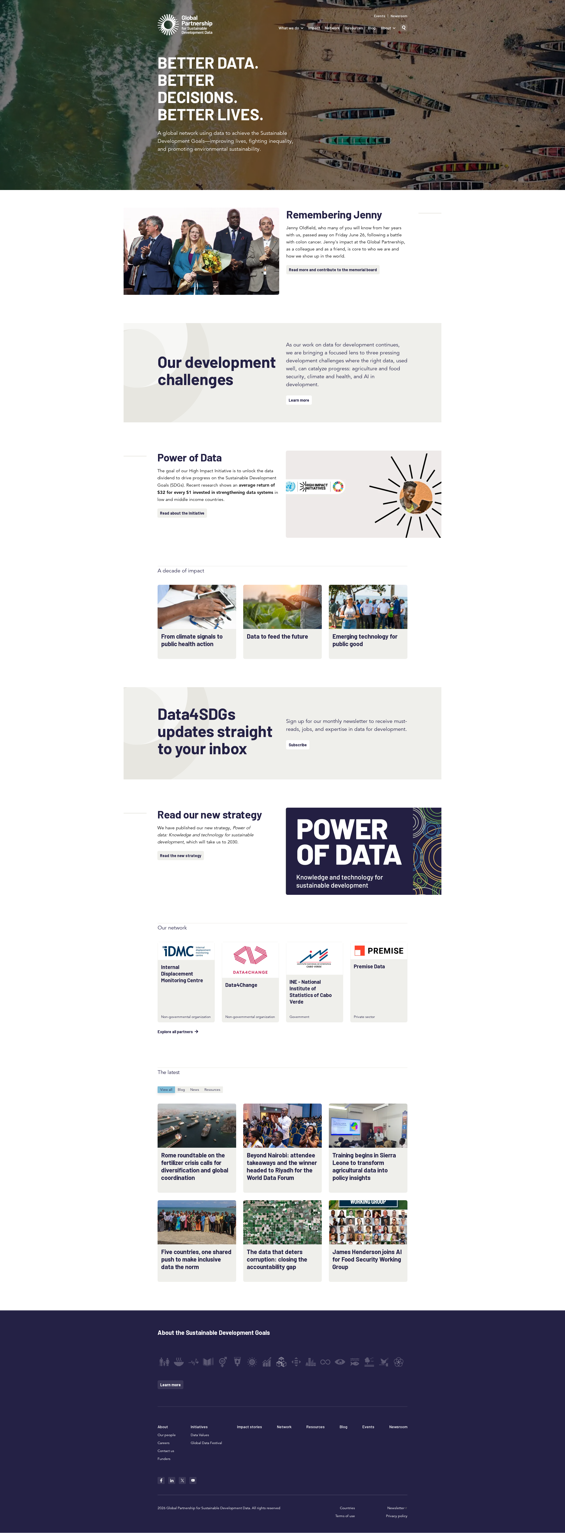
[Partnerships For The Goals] (398, 1362)
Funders (164, 1459)
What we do (289, 27)
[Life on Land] (369, 1362)
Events (379, 16)
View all (166, 1089)
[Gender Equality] (223, 1362)
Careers (164, 1443)
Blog (372, 27)
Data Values (200, 1435)
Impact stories (249, 1426)
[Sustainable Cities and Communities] (310, 1362)
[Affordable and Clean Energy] (252, 1362)
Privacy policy (396, 1516)
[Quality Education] (208, 1362)
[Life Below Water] (354, 1362)
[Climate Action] (340, 1362)
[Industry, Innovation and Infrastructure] (281, 1362)
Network (332, 27)
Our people (167, 1435)
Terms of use (345, 1516)
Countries (347, 1508)
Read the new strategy (180, 855)
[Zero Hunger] (178, 1362)
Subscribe (298, 744)
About (386, 27)
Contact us (166, 1451)
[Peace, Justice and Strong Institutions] (384, 1362)
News (194, 1089)
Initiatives (199, 1426)
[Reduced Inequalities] (296, 1362)
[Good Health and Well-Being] (193, 1362)
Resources (354, 27)
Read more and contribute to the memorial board (333, 269)
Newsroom (399, 16)
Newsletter (395, 1508)
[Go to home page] (185, 25)
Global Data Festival (206, 1443)
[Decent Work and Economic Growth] (266, 1362)
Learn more (299, 400)
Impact (314, 27)
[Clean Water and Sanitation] (237, 1362)
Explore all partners (175, 1031)
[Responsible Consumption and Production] (325, 1362)
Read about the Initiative (182, 513)
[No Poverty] (164, 1362)
